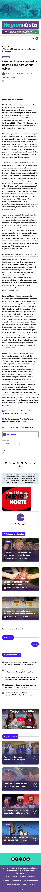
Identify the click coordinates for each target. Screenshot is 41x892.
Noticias (8, 744)
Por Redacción (10, 74)
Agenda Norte (16, 881)
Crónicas (6, 881)
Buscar (9, 637)
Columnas (6, 57)
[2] (31, 152)
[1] (24, 123)
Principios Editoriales (13, 885)
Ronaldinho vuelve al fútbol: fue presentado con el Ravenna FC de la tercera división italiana (21, 678)
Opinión (12, 77)
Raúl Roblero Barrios (13, 617)
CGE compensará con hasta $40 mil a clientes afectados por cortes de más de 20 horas (21, 686)
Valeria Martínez (12, 558)
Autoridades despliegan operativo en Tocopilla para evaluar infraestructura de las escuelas (21, 663)
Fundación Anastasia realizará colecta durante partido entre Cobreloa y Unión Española (21, 671)
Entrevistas (31, 876)
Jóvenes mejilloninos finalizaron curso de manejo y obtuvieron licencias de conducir (19, 694)
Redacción (11, 434)
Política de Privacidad (30, 881)
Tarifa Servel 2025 (28, 885)
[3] (20, 235)
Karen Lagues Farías (13, 587)
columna (6, 77)
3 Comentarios (30, 74)
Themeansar (20, 873)
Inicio (8, 876)
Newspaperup (27, 871)
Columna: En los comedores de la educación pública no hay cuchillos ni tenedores (19, 614)
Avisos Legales (20, 889)
